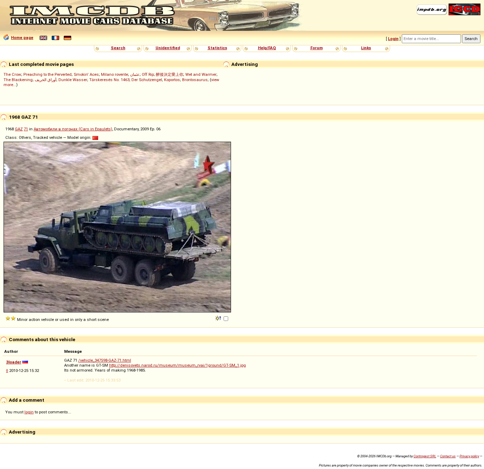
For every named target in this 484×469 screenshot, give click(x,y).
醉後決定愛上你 (169, 74)
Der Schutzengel (146, 79)
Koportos (172, 79)
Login (393, 38)
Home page (22, 37)
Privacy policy (469, 456)
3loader (13, 362)
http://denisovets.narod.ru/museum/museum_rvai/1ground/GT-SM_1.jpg (177, 365)
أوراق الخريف (45, 79)
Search (118, 47)
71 (26, 128)
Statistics (217, 47)
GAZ (19, 128)
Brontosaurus (195, 79)
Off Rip (148, 74)
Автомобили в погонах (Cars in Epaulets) (73, 128)
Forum (316, 47)
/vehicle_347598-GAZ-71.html (104, 360)
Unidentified (168, 47)
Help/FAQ (267, 47)
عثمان (135, 74)
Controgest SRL (424, 456)
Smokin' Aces (86, 74)
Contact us (448, 456)
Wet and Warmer (200, 74)
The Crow (12, 74)
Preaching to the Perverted (47, 74)
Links (366, 47)
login (29, 411)
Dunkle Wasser (72, 79)
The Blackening (18, 79)
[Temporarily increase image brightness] (218, 317)
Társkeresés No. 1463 (109, 79)
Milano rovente (114, 74)
